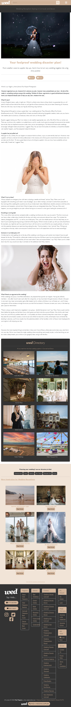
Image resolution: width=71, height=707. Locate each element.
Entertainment (18, 473)
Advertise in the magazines (63, 617)
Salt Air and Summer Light (20, 506)
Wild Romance (51, 571)
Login (61, 603)
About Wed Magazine (25, 596)
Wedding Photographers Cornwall (48, 633)
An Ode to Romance (51, 545)
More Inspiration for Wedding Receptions (18, 479)
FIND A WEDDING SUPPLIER (40, 704)
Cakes (25, 473)
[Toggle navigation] (66, 2)
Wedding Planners (49, 691)
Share (32, 78)
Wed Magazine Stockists (25, 605)
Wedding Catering (49, 659)
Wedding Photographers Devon (48, 641)
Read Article (20, 509)
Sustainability (36, 624)
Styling (54, 473)
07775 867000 (12, 603)
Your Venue (39, 473)
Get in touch (12, 608)
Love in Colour (20, 571)
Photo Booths (47, 681)
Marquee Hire (47, 473)
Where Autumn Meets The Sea (20, 543)
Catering (31, 473)
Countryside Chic (51, 506)
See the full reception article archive (35, 581)
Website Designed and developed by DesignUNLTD (50, 700)
